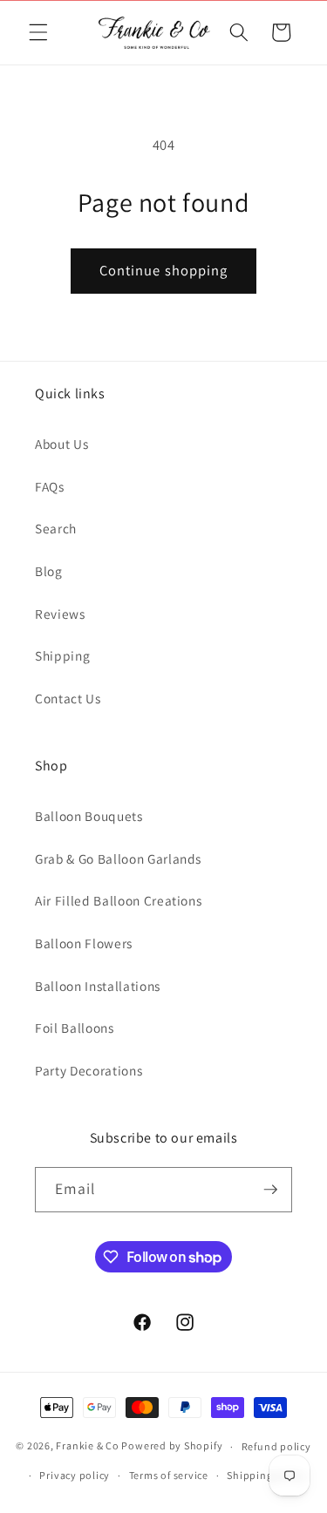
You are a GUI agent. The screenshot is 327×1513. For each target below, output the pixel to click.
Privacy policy (74, 1475)
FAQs (50, 486)
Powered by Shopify (171, 1446)
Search (56, 528)
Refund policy (276, 1446)
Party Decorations (88, 1070)
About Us (61, 443)
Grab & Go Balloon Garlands (118, 858)
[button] (38, 32)
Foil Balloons (74, 1027)
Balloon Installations (97, 985)
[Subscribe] (270, 1189)
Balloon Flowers (84, 943)
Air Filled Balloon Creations (118, 900)
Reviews (60, 613)
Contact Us (68, 698)
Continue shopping (163, 270)
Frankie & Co (87, 1446)
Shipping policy (266, 1475)
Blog (49, 571)
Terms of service (168, 1475)
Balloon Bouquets (89, 815)
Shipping (62, 655)
